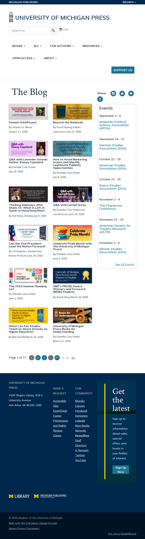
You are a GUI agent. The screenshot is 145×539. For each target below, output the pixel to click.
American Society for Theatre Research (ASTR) (115, 229)
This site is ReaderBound (122, 533)
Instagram (81, 415)
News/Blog (82, 435)
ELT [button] (37, 46)
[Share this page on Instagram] (113, 93)
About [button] (49, 58)
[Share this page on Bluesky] (131, 93)
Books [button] (17, 46)
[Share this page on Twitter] (122, 93)
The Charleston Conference (110, 207)
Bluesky (80, 401)
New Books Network (82, 428)
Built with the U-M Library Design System (33, 523)
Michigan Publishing (23, 2)
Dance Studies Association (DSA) (112, 187)
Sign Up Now (120, 470)
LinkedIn (80, 420)
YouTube (80, 460)
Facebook (81, 410)
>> (73, 357)
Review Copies (57, 433)
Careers (80, 406)
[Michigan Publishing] (52, 495)
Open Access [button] (22, 58)
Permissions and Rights (60, 423)
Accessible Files (59, 403)
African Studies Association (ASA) (112, 250)
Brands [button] (128, 2)
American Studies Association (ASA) (112, 166)
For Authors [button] (61, 46)
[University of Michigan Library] (21, 495)
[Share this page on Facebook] (100, 99)
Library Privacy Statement (24, 528)
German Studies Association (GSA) (112, 146)
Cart (64, 29)
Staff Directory (80, 443)
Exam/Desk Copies (60, 413)
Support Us (123, 70)
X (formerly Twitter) (82, 453)
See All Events (124, 264)
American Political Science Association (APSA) (114, 125)
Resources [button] (91, 46)
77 (57, 357)
